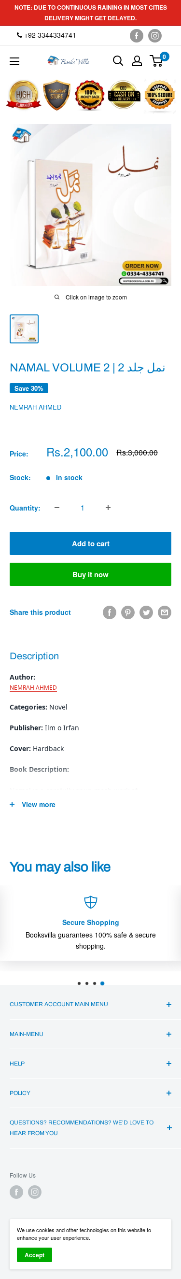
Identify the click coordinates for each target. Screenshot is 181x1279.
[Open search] (118, 61)
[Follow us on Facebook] (136, 35)
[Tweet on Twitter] (146, 612)
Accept (34, 1255)
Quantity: (25, 507)
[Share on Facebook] (109, 612)
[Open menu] (14, 61)
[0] (157, 61)
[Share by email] (164, 612)
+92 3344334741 (49, 35)
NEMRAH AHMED (35, 407)
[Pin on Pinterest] (128, 612)
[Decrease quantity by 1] (57, 507)
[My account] (137, 61)
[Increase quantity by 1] (108, 507)
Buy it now (90, 574)
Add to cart (91, 543)
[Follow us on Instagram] (155, 35)
